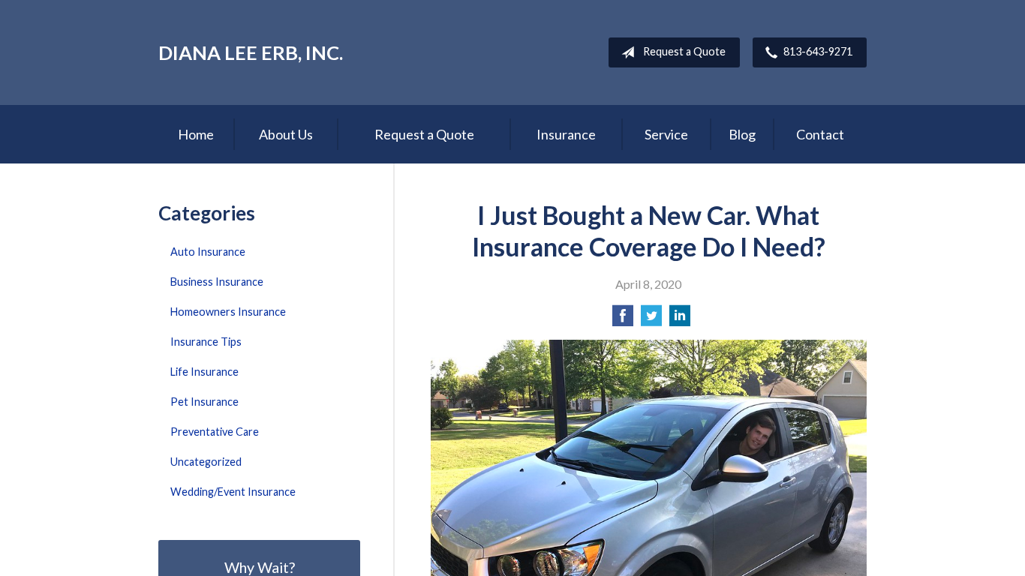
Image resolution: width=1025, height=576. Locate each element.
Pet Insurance (204, 401)
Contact (820, 134)
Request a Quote (684, 51)
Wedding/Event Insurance (233, 491)
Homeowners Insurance (228, 311)
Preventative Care (214, 431)
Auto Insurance (207, 251)
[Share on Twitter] (651, 320)
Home (196, 134)
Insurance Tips (206, 341)
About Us (286, 134)
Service (666, 134)
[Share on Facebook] (622, 320)
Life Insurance (204, 371)
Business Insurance (216, 281)
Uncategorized (206, 461)
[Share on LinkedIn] (679, 320)
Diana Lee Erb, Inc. (250, 52)
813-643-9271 (817, 51)
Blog (742, 134)
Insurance (566, 134)
